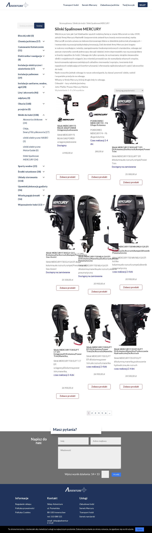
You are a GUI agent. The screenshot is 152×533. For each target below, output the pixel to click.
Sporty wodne (25, 166)
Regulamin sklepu (23, 504)
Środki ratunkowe (27, 171)
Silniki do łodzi (79, 23)
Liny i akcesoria (26, 92)
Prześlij (116, 474)
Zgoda (139, 529)
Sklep (142, 5)
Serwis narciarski (87, 516)
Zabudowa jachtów (109, 5)
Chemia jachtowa (27, 41)
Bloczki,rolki (24, 35)
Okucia (21, 103)
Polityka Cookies (23, 512)
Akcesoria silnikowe (32, 119)
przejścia (22, 109)
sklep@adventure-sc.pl (57, 521)
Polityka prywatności (24, 508)
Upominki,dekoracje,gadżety (33, 186)
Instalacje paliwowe (28, 74)
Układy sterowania (27, 177)
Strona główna (65, 23)
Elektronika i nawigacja (30, 56)
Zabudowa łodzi (86, 504)
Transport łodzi (71, 5)
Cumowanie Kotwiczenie (31, 47)
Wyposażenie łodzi (28, 204)
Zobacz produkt (67, 177)
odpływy (22, 98)
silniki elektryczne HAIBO (35, 137)
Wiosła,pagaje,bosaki (29, 195)
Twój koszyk (128, 5)
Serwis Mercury (89, 5)
